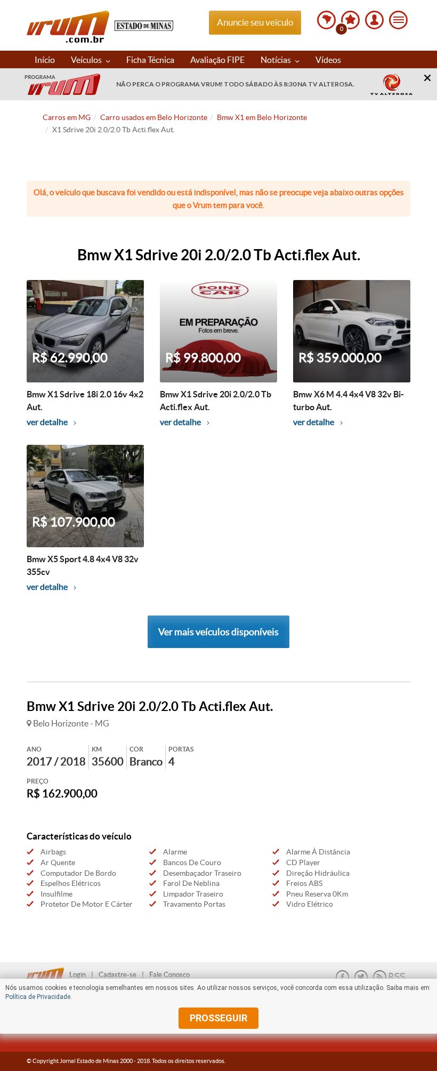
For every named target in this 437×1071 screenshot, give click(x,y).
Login (77, 975)
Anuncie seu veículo (255, 22)
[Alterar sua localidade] (326, 20)
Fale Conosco (169, 975)
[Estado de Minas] (144, 25)
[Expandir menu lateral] (398, 20)
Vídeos (328, 60)
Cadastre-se (117, 975)
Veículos (87, 60)
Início (45, 60)
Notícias (277, 60)
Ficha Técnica (150, 60)
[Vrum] (48, 971)
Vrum (68, 27)
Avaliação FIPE (217, 60)
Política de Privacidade (37, 997)
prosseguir (218, 1018)
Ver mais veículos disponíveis (218, 631)
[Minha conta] (374, 20)
